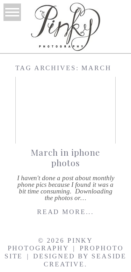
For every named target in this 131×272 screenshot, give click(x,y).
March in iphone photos (65, 157)
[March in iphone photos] (65, 110)
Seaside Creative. (85, 260)
